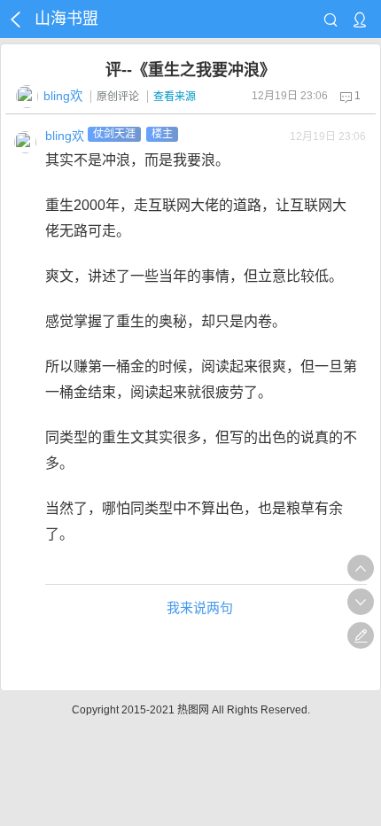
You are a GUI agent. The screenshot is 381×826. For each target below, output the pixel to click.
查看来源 (174, 96)
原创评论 (118, 96)
